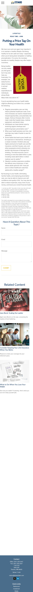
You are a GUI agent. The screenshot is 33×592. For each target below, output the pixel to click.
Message (4, 251)
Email (3, 239)
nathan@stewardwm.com (16, 575)
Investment (16, 589)
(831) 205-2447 (18, 561)
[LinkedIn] (18, 578)
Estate (16, 591)
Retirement (16, 586)
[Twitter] (14, 578)
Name (3, 228)
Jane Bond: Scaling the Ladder (11, 313)
